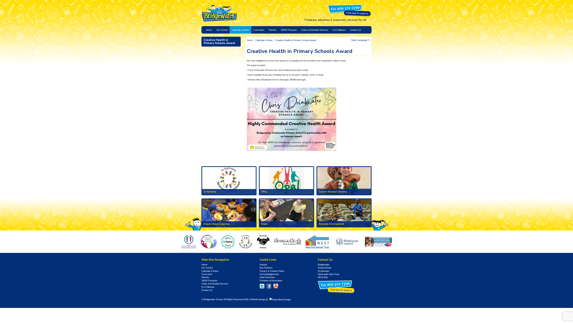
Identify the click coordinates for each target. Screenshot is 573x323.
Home (250, 40)
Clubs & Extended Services (214, 283)
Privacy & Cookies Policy (272, 271)
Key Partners (266, 267)
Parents (205, 277)
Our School (206, 267)
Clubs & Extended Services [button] (314, 30)
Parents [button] (272, 30)
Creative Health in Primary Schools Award (219, 41)
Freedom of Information (271, 280)
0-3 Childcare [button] (339, 30)
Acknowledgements (269, 274)
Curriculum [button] (259, 30)
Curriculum (206, 274)
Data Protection (267, 277)
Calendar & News (264, 40)
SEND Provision (289, 30)
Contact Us (355, 30)
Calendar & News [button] (240, 30)
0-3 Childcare (207, 287)
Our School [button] (221, 30)
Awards (263, 264)
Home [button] (209, 30)
